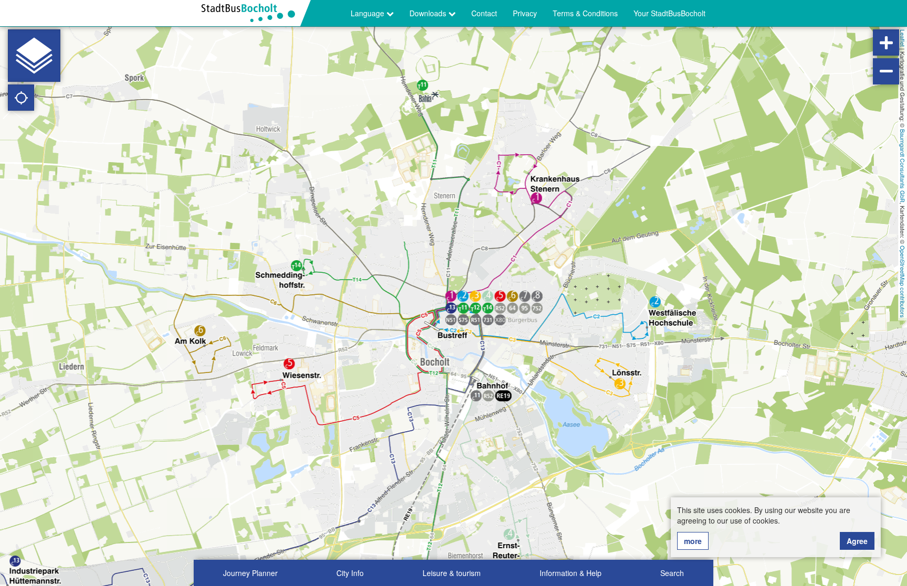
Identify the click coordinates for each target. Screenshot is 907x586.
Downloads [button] (428, 13)
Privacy (525, 13)
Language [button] (368, 13)
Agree (857, 541)
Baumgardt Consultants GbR (903, 166)
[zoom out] (886, 71)
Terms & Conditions (585, 13)
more (693, 541)
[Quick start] (34, 55)
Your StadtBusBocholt (669, 13)
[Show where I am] (21, 97)
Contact (484, 13)
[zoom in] (886, 42)
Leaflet (903, 38)
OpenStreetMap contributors (903, 282)
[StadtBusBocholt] (252, 13)
